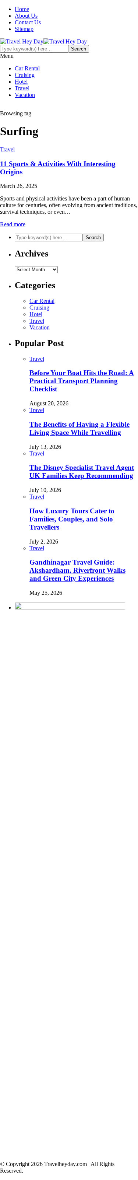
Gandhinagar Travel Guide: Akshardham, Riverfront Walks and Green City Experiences (77, 570)
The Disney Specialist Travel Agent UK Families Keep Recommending (81, 471)
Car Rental (27, 68)
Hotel (21, 81)
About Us (26, 16)
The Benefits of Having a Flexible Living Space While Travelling (79, 428)
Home (22, 9)
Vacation (25, 95)
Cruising (25, 75)
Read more (12, 224)
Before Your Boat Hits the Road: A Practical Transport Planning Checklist (81, 381)
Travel (22, 88)
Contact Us (28, 22)
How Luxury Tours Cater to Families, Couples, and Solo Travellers (71, 519)
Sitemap (24, 29)
